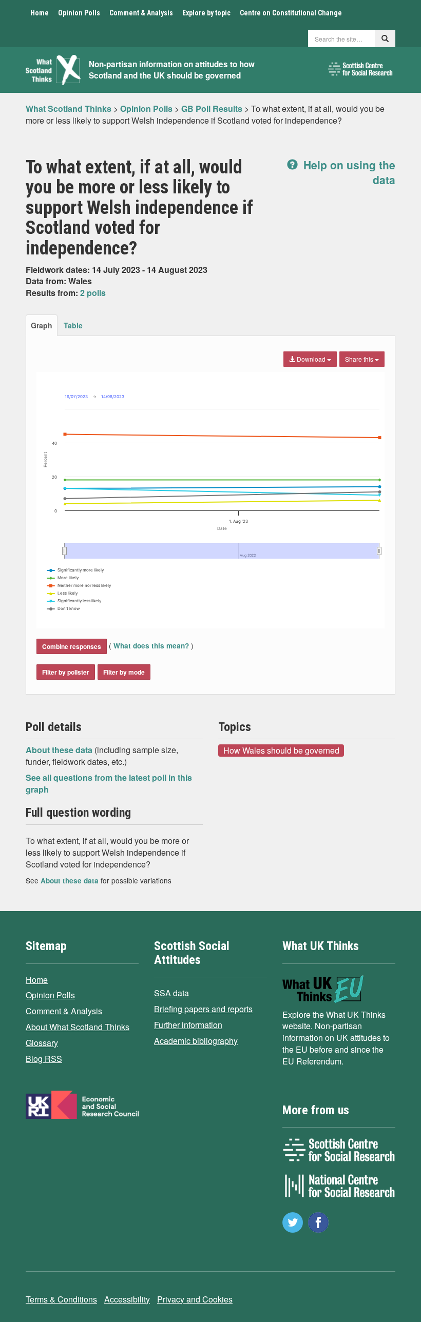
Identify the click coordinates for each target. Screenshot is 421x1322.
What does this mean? (151, 645)
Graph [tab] (41, 325)
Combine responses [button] (71, 646)
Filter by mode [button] (124, 672)
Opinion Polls (79, 13)
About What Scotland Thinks (77, 1027)
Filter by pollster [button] (65, 672)
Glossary (42, 1043)
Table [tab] (73, 325)
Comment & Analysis (141, 13)
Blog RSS (44, 1058)
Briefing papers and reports (203, 1009)
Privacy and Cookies (195, 1299)
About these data (60, 750)
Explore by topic (206, 13)
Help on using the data (347, 172)
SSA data (171, 993)
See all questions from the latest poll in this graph (109, 783)
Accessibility (127, 1299)
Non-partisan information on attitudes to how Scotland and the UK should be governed (172, 70)
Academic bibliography (196, 1041)
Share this (360, 358)
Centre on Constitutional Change (291, 13)
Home (39, 13)
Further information (188, 1025)
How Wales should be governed (281, 750)
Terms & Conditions (61, 1299)
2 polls (93, 293)
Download (311, 358)
